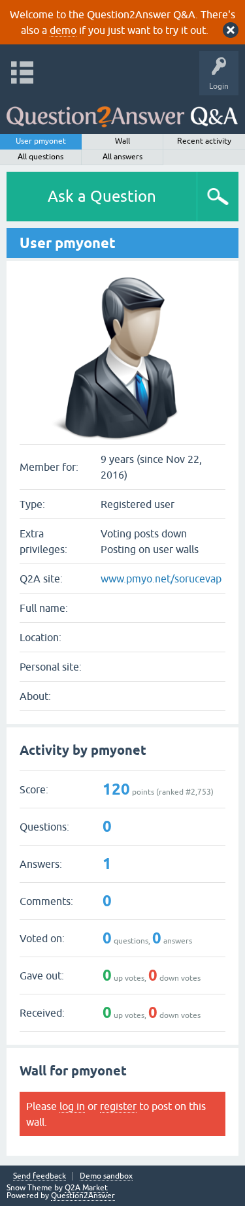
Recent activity (204, 141)
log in (72, 1106)
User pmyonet (41, 141)
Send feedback (39, 1176)
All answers (122, 156)
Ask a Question (102, 196)
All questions (40, 156)
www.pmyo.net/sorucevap (161, 578)
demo (63, 30)
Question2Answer (83, 1195)
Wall (122, 141)
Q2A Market (86, 1187)
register (118, 1106)
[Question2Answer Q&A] (122, 111)
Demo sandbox (106, 1176)
